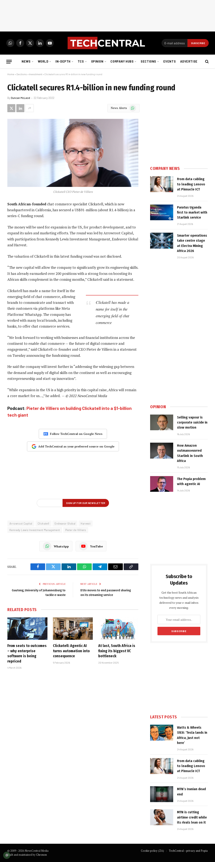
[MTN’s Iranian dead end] (161, 794)
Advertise (189, 61)
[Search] (206, 61)
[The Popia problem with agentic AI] (161, 484)
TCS (81, 61)
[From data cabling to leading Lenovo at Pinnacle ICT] (161, 184)
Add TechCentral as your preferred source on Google (76, 446)
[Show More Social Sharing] (29, 108)
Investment (35, 74)
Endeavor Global (65, 523)
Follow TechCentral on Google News (76, 434)
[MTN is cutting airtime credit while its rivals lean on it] (161, 817)
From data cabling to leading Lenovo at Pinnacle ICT (191, 184)
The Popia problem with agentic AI (191, 481)
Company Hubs (122, 61)
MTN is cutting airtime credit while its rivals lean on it (192, 817)
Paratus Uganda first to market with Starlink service (192, 212)
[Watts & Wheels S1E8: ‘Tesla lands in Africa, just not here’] (161, 733)
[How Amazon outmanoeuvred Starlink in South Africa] (161, 451)
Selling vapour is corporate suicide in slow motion (192, 422)
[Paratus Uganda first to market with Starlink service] (161, 212)
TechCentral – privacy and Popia (188, 851)
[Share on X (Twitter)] (11, 108)
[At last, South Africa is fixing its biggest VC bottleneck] (118, 628)
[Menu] (9, 61)
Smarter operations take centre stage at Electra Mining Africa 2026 (192, 243)
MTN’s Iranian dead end (191, 791)
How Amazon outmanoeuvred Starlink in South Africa (190, 453)
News (26, 61)
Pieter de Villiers (75, 530)
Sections (148, 61)
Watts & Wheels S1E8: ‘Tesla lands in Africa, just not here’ (192, 735)
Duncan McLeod (20, 98)
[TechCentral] (107, 43)
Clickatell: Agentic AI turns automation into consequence (71, 650)
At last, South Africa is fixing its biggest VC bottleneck (116, 650)
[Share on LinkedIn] (20, 108)
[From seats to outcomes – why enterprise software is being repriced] (27, 628)
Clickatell (43, 523)
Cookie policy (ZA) (152, 851)
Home (10, 74)
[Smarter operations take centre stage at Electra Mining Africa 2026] (161, 241)
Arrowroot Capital (20, 523)
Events (169, 61)
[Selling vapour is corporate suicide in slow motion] (161, 422)
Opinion (97, 61)
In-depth (63, 61)
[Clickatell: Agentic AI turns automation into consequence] (73, 628)
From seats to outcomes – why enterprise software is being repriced (27, 653)
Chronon (41, 855)
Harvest (85, 523)
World (43, 61)
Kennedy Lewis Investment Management (34, 530)
